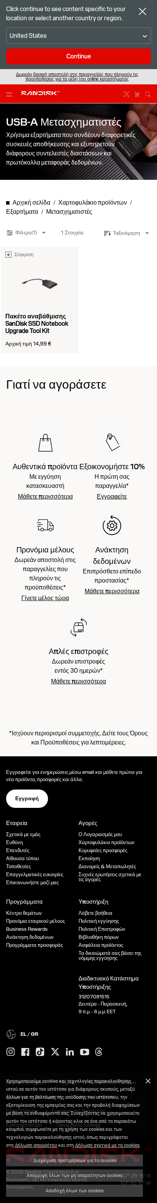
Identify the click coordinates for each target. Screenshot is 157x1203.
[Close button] (142, 12)
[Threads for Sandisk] (98, 1052)
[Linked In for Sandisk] (70, 1052)
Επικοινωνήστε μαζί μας (32, 882)
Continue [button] (78, 56)
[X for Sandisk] (55, 1052)
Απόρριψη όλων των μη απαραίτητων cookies (74, 1175)
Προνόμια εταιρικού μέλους (35, 921)
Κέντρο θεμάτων (24, 913)
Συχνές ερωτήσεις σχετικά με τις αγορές (109, 877)
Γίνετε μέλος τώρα (45, 598)
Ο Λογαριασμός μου (100, 834)
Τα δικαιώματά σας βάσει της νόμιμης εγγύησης (109, 955)
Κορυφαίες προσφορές (102, 850)
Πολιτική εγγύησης (98, 921)
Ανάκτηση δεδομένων (30, 937)
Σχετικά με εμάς (23, 834)
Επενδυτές (17, 850)
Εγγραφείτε (112, 497)
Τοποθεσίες (18, 866)
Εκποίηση (89, 858)
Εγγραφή (27, 798)
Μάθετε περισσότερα (45, 497)
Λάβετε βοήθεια (95, 913)
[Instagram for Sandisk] (10, 1052)
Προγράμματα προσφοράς (34, 945)
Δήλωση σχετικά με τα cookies (107, 1145)
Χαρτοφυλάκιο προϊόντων (106, 842)
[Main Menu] (10, 93)
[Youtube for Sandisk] (84, 1052)
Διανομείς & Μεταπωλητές (107, 866)
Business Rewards (27, 929)
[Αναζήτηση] (148, 93)
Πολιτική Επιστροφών (101, 929)
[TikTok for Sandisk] (40, 1052)
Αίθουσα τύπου (22, 858)
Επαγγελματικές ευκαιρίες (34, 874)
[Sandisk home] (40, 93)
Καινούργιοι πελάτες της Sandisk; (77, 76)
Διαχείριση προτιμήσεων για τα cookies (74, 1160)
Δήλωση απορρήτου (36, 1145)
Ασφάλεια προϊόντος (100, 945)
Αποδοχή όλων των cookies (75, 1190)
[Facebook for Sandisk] (25, 1052)
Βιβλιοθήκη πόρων (98, 937)
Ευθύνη (14, 842)
